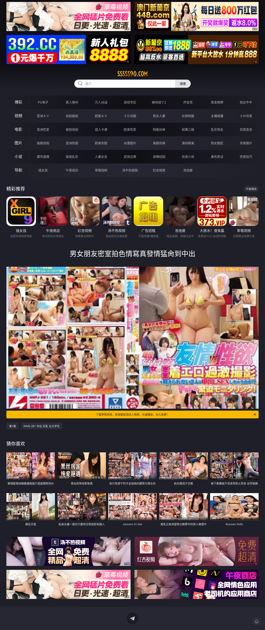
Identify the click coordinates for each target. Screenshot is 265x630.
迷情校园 (159, 157)
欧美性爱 (130, 129)
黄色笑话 (217, 157)
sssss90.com (132, 74)
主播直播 (217, 116)
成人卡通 (101, 129)
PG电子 (43, 102)
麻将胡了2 (159, 102)
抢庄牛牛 (246, 102)
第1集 (12, 426)
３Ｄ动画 (130, 116)
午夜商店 (72, 170)
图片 (18, 143)
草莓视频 (101, 170)
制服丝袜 (159, 129)
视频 (18, 115)
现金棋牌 (217, 102)
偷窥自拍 (43, 143)
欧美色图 (101, 143)
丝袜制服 (188, 116)
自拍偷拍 (72, 116)
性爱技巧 (246, 157)
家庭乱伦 (72, 157)
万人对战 (101, 102)
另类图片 (246, 143)
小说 (18, 156)
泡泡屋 (188, 170)
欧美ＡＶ (101, 116)
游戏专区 (130, 102)
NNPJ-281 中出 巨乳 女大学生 (41, 426)
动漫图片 (130, 143)
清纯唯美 (188, 143)
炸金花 (188, 102)
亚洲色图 (72, 143)
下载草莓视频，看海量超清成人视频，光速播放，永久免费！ (132, 414)
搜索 (183, 84)
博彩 (18, 102)
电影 (18, 129)
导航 (18, 170)
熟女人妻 (159, 116)
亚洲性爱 (43, 129)
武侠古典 (130, 157)
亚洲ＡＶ (43, 116)
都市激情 (43, 157)
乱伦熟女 (217, 129)
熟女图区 (217, 143)
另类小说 (188, 157)
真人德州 (72, 102)
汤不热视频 (130, 170)
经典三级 (188, 129)
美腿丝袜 (159, 143)
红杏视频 (159, 170)
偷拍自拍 (72, 129)
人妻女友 (101, 157)
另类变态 (246, 129)
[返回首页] (256, 621)
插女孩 (43, 170)
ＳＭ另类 (246, 116)
